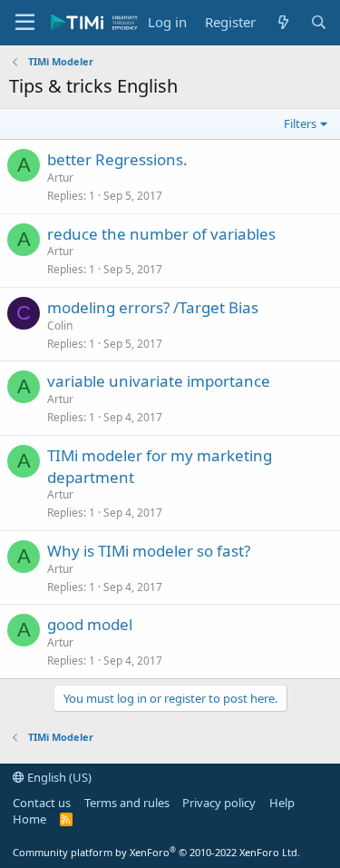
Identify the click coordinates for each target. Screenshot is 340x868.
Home (29, 819)
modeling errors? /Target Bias (152, 307)
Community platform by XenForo (156, 852)
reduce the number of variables (161, 233)
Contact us (42, 802)
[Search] (318, 22)
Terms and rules (127, 802)
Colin (60, 325)
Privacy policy (219, 802)
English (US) (58, 777)
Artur (60, 177)
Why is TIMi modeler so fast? (148, 550)
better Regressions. (117, 159)
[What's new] (282, 22)
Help (282, 802)
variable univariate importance (158, 380)
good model (89, 624)
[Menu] (25, 22)
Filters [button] (300, 123)
